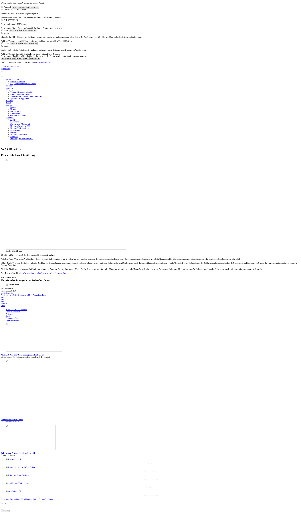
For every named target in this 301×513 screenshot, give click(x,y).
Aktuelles (9, 101)
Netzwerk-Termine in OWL (20, 126)
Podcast (8, 103)
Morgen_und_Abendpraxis (20, 124)
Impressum (5, 67)
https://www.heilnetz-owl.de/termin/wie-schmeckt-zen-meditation (44, 273)
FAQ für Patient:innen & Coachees (23, 84)
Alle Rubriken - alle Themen (16, 310)
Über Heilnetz (15, 111)
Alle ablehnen (35, 58)
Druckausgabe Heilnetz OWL (21, 139)
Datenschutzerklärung (43, 63)
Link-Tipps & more (13, 320)
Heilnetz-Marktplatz (13, 312)
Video (6, 30)
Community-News (12, 318)
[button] (3, 297)
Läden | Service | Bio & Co (20, 94)
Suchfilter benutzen (17, 82)
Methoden (9, 88)
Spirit (8, 316)
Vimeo (6, 33)
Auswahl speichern (8, 58)
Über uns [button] (9, 105)
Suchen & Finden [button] (12, 79)
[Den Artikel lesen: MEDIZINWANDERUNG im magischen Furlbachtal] (34, 351)
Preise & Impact (16, 130)
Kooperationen (15, 113)
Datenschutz (14, 67)
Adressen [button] (9, 90)
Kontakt (13, 107)
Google (6, 43)
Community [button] (10, 118)
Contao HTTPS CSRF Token (15, 10)
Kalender (9, 86)
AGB (23, 499)
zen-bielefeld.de (7, 293)
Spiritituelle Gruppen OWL (20, 99)
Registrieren (14, 122)
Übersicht (14, 132)
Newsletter (14, 109)
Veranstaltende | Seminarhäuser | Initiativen (26, 96)
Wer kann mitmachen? (18, 135)
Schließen (5, 511)
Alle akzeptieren (22, 58)
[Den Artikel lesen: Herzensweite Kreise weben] (62, 416)
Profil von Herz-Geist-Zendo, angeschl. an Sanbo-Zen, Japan (23, 295)
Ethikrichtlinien (32, 499)
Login (12, 120)
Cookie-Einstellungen (47, 499)
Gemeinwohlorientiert (18, 115)
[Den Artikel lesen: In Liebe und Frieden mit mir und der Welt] (30, 449)
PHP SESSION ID (11, 20)
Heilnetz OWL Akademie (19, 128)
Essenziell (7, 7)
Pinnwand (14, 137)
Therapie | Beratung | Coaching (22, 92)
